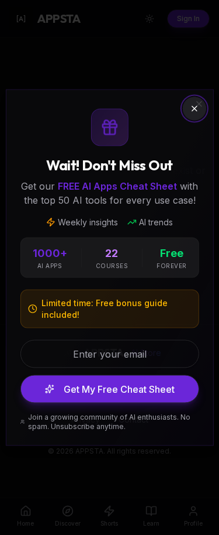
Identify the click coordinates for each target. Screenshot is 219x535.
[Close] (194, 109)
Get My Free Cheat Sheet (119, 389)
